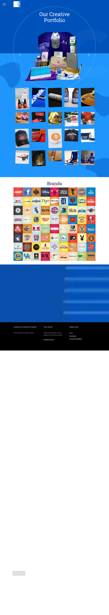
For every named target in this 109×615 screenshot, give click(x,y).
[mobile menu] (4, 4)
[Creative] (17, 4)
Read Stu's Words (49, 340)
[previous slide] (20, 54)
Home (71, 333)
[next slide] (89, 54)
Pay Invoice (72, 336)
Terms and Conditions (75, 339)
